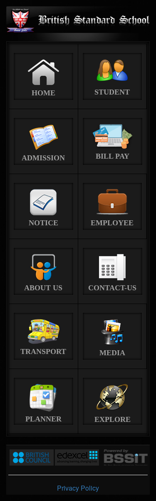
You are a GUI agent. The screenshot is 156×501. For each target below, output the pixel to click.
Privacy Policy (78, 488)
